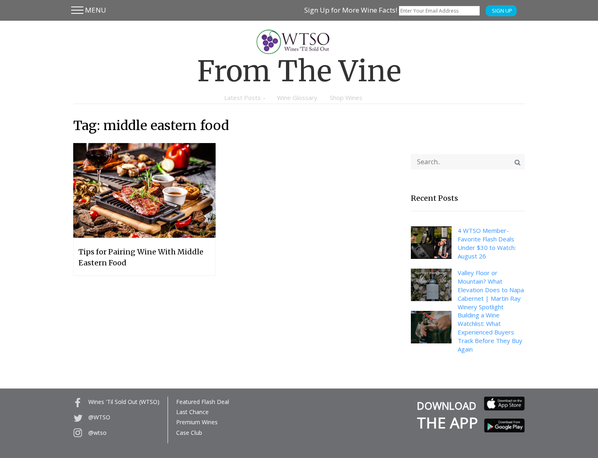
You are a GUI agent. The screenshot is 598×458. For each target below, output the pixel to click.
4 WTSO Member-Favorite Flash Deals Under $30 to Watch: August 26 (487, 243)
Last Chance (192, 412)
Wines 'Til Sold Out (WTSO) (123, 402)
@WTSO (98, 417)
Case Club (189, 432)
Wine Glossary (297, 97)
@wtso (97, 432)
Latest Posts (242, 97)
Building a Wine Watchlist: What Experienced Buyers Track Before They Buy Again (490, 332)
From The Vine (299, 71)
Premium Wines (197, 422)
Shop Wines (346, 97)
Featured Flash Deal (202, 402)
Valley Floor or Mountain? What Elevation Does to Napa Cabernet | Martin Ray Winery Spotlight (491, 290)
